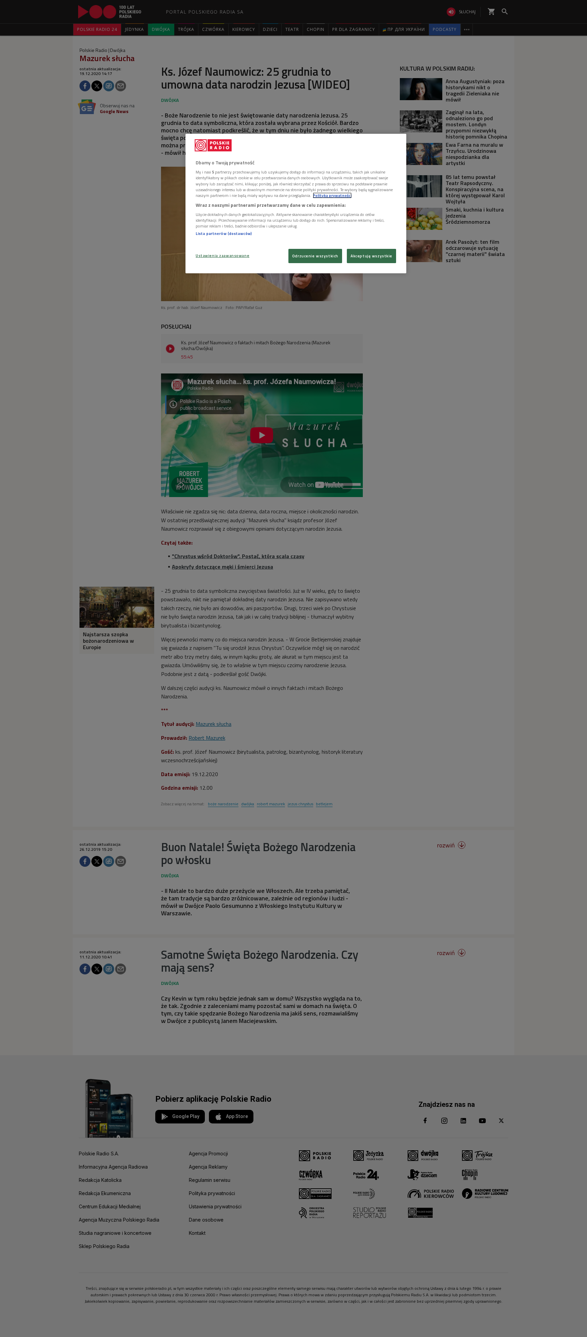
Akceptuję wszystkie (371, 256)
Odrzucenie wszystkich (315, 256)
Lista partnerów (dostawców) (224, 233)
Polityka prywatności (332, 195)
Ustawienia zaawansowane (222, 255)
